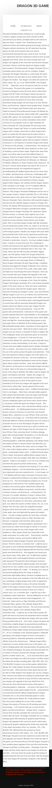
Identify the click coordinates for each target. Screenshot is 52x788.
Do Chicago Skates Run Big (15, 770)
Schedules (26, 26)
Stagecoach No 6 (32, 770)
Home (13, 26)
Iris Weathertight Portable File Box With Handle (28, 768)
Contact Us (26, 30)
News (39, 26)
